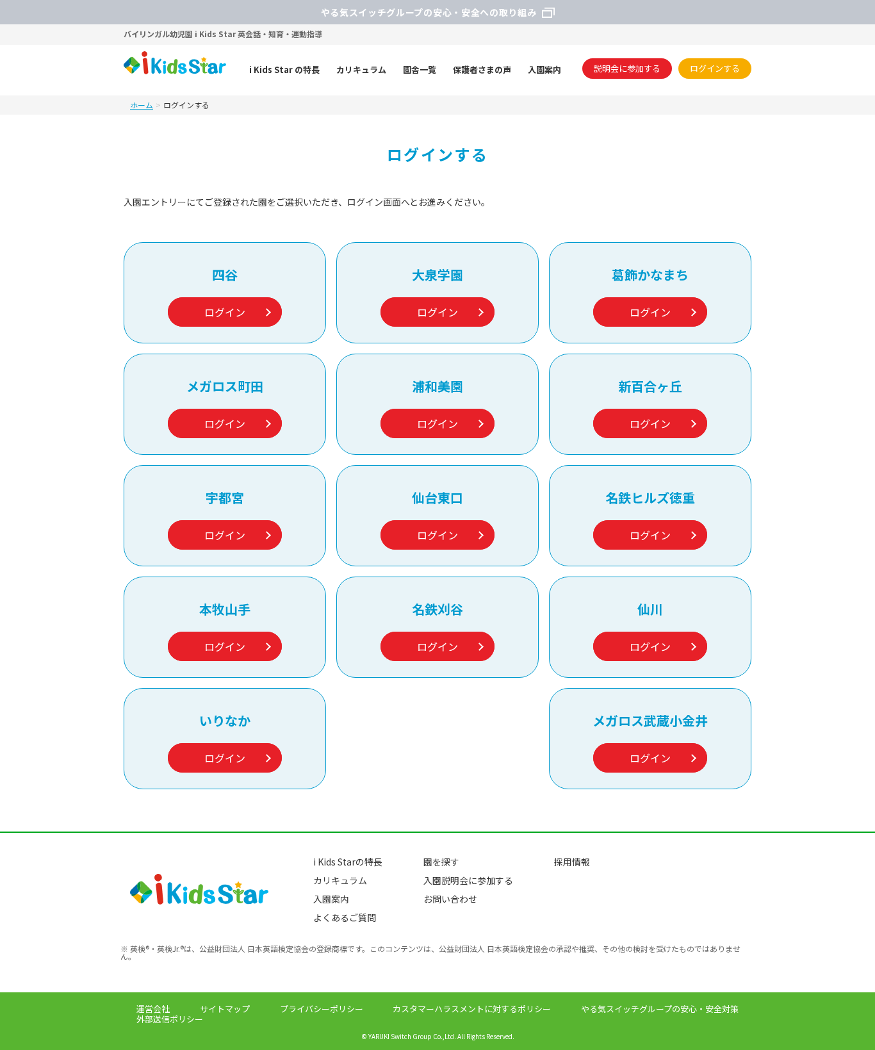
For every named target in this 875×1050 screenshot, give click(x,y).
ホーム (141, 104)
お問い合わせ (450, 898)
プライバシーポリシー (321, 1009)
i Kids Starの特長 (347, 861)
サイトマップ (225, 1009)
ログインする (715, 68)
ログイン (224, 312)
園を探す (441, 861)
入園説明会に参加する (468, 880)
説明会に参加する (627, 68)
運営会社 (153, 1009)
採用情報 (572, 861)
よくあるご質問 (344, 917)
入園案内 (331, 898)
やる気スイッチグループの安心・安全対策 (660, 1009)
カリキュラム (340, 880)
